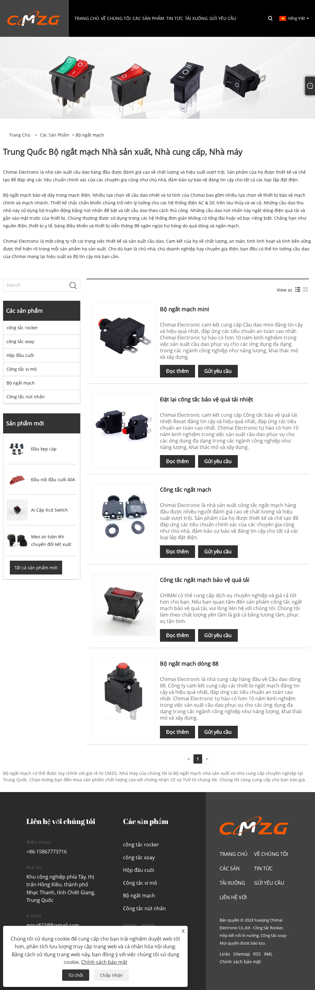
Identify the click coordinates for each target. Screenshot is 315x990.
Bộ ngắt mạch (20, 383)
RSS (257, 954)
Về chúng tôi (271, 854)
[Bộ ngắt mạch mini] (124, 334)
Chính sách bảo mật (240, 962)
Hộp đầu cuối (20, 355)
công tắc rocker (22, 328)
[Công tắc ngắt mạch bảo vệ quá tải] (124, 604)
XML (268, 954)
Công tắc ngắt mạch (185, 489)
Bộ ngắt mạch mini (184, 309)
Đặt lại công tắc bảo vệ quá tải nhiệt (206, 399)
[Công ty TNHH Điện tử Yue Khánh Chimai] (33, 18)
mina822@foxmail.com (52, 925)
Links (225, 954)
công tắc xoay (20, 341)
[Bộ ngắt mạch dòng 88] (124, 688)
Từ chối (75, 975)
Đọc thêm (177, 371)
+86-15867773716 (46, 851)
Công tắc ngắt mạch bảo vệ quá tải (204, 579)
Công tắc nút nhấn (25, 397)
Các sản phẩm (54, 135)
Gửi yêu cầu (218, 371)
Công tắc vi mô (21, 369)
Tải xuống (232, 883)
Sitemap (241, 954)
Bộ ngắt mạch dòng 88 (189, 663)
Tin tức (263, 868)
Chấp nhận (111, 975)
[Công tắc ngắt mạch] (124, 514)
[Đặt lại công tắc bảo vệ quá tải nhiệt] (124, 424)
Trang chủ (234, 854)
